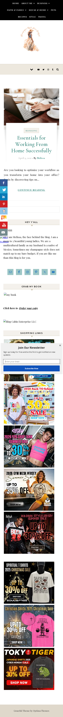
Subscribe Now (31, 368)
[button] (31, 347)
